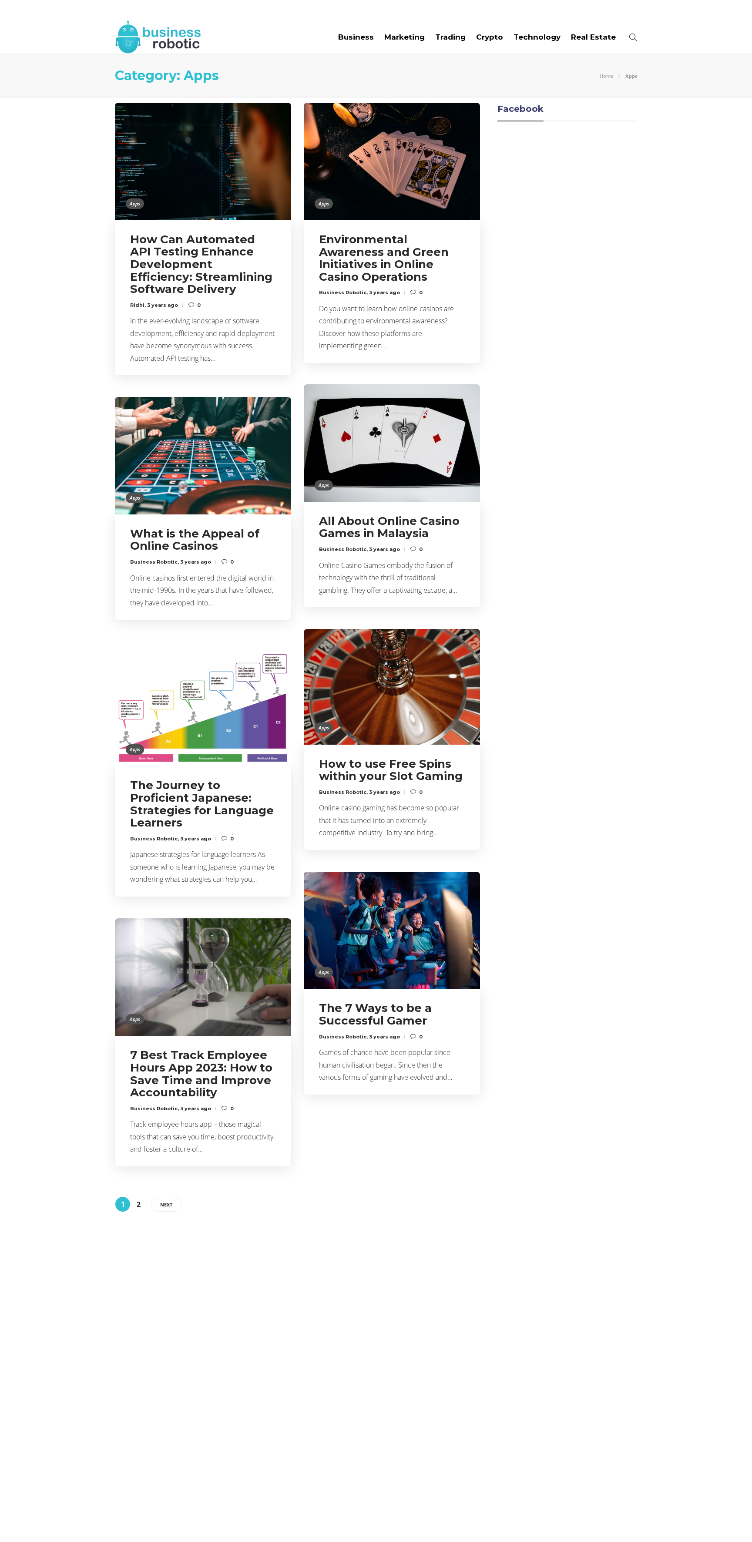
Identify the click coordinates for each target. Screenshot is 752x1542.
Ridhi (137, 305)
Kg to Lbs (199, 1359)
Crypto (489, 37)
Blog (171, 10)
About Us (133, 10)
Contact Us (344, 10)
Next (166, 1204)
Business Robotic (342, 292)
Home (606, 76)
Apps (135, 203)
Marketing (404, 37)
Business (356, 37)
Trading (450, 37)
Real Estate (593, 37)
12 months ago (358, 1448)
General (199, 1329)
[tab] (399, 1243)
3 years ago (162, 305)
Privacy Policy (611, 1520)
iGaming (199, 1344)
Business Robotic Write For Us (251, 10)
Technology (537, 37)
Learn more (504, 1277)
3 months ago (357, 1297)
